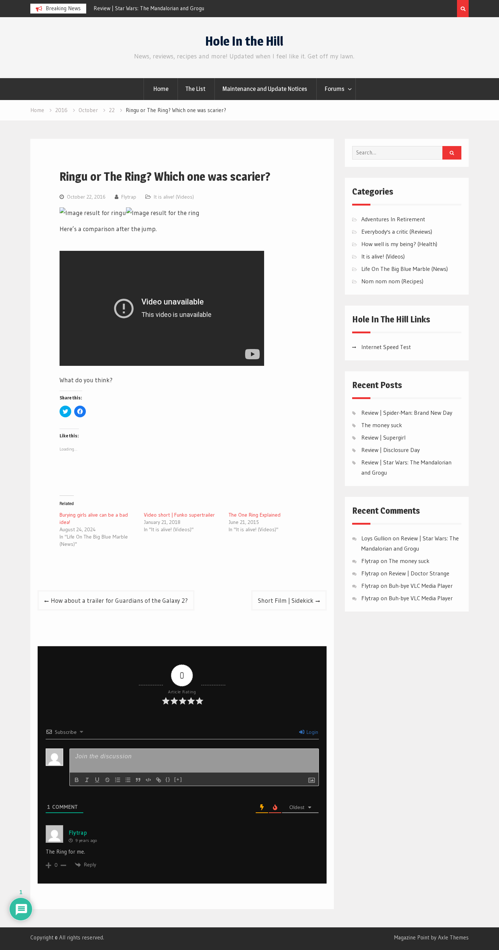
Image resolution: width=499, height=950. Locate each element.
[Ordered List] (118, 779)
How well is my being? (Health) (399, 244)
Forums (334, 88)
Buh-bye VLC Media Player (421, 585)
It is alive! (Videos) (174, 197)
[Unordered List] (128, 779)
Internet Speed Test (386, 346)
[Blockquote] (138, 779)
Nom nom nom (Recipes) (392, 281)
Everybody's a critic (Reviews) (396, 231)
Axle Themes (453, 937)
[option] (159, 8)
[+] (178, 779)
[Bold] (77, 779)
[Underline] (97, 779)
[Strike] (107, 779)
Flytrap (128, 197)
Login (311, 732)
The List (195, 88)
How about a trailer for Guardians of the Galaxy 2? (119, 600)
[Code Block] (148, 779)
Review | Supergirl (383, 437)
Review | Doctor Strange (419, 573)
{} (168, 779)
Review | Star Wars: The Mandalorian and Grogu (149, 8)
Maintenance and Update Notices (264, 88)
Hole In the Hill (244, 41)
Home (160, 88)
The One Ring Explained (255, 515)
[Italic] (87, 779)
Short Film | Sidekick (285, 600)
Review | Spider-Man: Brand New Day (406, 412)
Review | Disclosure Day (390, 449)
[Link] (158, 779)
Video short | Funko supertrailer (179, 515)
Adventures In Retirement (393, 219)
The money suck (381, 425)
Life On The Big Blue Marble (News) (404, 268)
